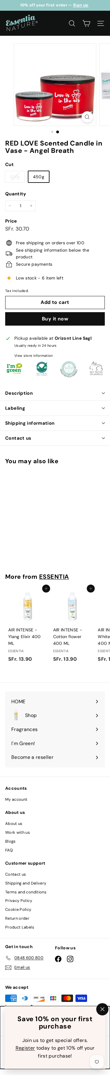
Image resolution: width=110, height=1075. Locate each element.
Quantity (15, 194)
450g (38, 176)
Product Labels (19, 927)
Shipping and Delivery (25, 883)
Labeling (15, 408)
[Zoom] (87, 117)
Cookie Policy (18, 909)
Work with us (17, 832)
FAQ (9, 850)
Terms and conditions (25, 892)
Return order (17, 918)
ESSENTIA (54, 577)
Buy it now (55, 319)
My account (16, 799)
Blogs (10, 841)
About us (14, 823)
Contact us (18, 438)
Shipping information (30, 423)
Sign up (80, 5)
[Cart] (86, 23)
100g (17, 178)
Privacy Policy (18, 900)
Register (25, 1048)
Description (19, 393)
